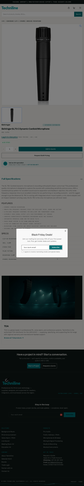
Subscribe (55, 247)
